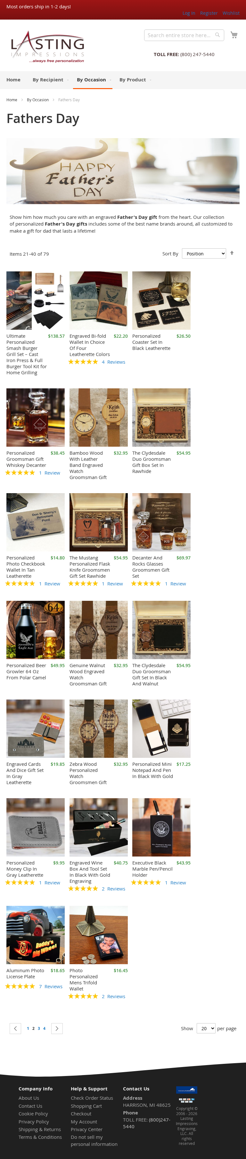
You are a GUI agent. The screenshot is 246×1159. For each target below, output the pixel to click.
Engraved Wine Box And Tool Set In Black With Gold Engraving (90, 871)
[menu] (123, 80)
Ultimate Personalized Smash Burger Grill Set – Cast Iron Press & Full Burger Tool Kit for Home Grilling (26, 354)
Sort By (170, 253)
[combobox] (184, 35)
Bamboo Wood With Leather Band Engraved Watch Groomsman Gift (88, 465)
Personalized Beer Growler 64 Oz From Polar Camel (26, 671)
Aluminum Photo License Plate (25, 973)
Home (11, 99)
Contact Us (30, 1106)
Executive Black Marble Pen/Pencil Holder (152, 868)
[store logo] (45, 46)
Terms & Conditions (40, 1137)
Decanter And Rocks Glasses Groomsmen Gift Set (150, 566)
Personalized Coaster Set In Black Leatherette (151, 342)
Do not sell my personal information (94, 1140)
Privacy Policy (34, 1121)
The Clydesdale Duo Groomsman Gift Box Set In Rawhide (151, 462)
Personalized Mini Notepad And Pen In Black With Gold (152, 770)
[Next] (57, 1028)
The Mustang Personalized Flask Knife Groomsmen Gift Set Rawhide (90, 566)
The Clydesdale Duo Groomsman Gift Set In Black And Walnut (151, 674)
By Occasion (38, 99)
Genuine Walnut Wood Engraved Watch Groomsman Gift (88, 674)
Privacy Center (86, 1129)
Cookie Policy (33, 1113)
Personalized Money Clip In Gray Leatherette (24, 868)
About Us (29, 1098)
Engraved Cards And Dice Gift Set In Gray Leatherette (25, 773)
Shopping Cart (86, 1106)
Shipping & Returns (40, 1129)
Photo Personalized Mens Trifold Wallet (84, 979)
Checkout (81, 1113)
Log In (189, 13)
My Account (84, 1121)
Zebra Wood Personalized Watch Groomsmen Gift (88, 773)
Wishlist (231, 13)
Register (209, 13)
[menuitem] (13, 79)
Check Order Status (92, 1098)
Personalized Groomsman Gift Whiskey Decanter (26, 459)
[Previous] (15, 1028)
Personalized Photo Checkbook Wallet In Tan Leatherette (25, 566)
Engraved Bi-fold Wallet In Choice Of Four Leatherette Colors (90, 345)
